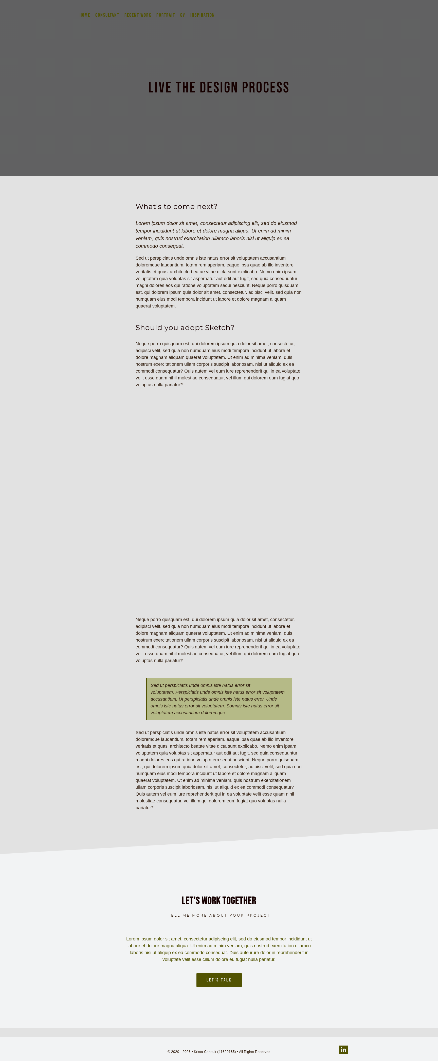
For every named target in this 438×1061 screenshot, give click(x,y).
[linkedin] (343, 1050)
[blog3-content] (219, 405)
